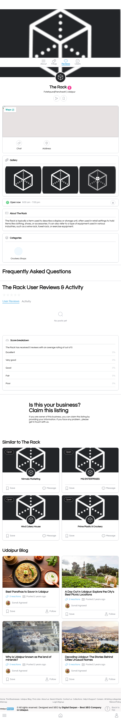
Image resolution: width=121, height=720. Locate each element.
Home (2, 699)
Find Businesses (13, 699)
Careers (100, 699)
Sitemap (3, 702)
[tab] (10, 301)
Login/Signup (58, 702)
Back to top (116, 708)
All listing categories (112, 699)
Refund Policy (115, 702)
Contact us (67, 699)
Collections (77, 699)
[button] (4, 715)
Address (47, 149)
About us (45, 699)
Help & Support (89, 699)
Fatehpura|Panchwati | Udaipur (59, 92)
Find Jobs (36, 699)
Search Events (56, 699)
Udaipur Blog (26, 699)
